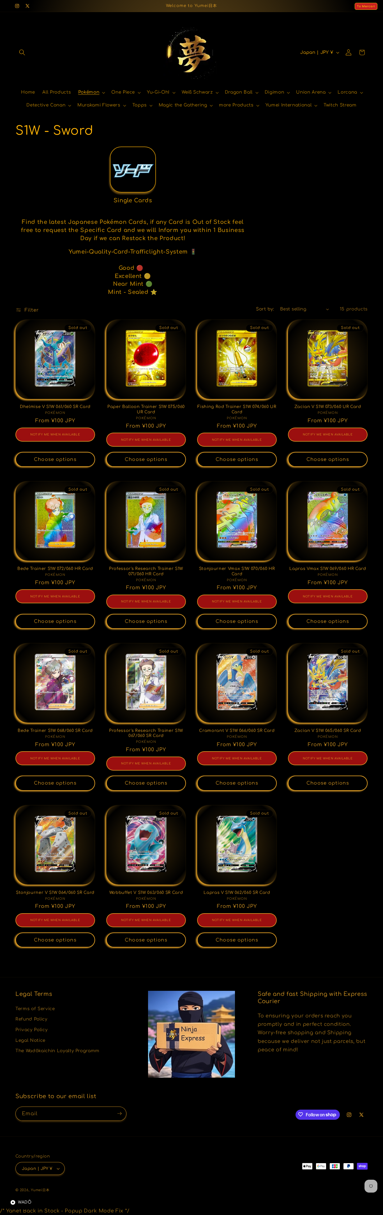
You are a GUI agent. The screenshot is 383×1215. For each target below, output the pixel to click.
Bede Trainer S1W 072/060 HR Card (55, 568)
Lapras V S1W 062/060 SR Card (237, 892)
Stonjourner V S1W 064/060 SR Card (55, 892)
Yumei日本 (40, 1190)
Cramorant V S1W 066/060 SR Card (236, 730)
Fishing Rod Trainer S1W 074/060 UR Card (236, 409)
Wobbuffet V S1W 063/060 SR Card (146, 892)
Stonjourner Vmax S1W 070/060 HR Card (237, 571)
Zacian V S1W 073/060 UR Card (327, 406)
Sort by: (265, 309)
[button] (22, 52)
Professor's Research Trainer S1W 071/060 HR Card (146, 571)
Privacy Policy (31, 1029)
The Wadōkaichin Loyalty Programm (57, 1050)
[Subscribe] (119, 1113)
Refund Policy (31, 1019)
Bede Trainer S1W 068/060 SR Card (55, 730)
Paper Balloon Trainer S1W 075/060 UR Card (146, 409)
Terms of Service (35, 1008)
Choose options (55, 459)
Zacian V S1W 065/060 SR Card (327, 730)
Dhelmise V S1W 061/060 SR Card (55, 406)
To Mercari (366, 6)
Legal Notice (30, 1040)
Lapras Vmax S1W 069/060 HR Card (327, 568)
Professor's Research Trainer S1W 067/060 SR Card (146, 733)
